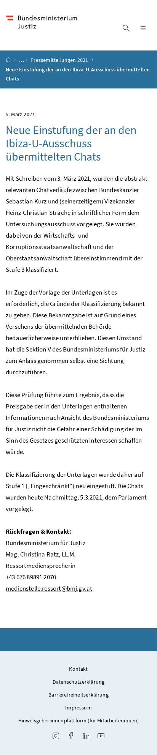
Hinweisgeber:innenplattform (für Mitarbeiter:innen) (78, 720)
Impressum (78, 707)
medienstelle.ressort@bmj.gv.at (49, 588)
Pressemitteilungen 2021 (59, 60)
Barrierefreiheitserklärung (78, 694)
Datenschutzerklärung (79, 681)
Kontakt (78, 668)
